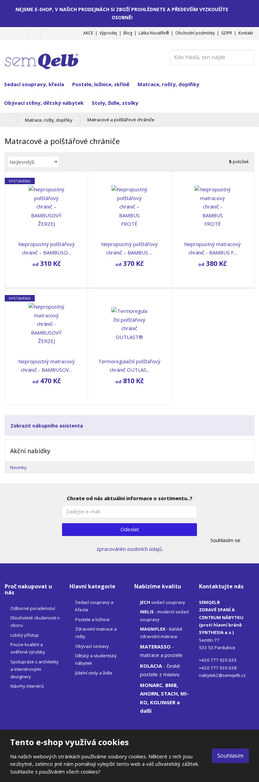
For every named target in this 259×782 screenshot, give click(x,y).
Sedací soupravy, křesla (34, 84)
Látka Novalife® (154, 33)
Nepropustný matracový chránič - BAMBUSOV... (46, 365)
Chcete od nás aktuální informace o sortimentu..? (130, 498)
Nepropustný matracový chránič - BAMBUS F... (212, 248)
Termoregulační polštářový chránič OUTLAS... (129, 365)
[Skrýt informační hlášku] (249, 9)
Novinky (18, 467)
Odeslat (129, 529)
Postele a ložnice (92, 619)
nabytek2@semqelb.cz (222, 675)
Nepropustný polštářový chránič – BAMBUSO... (46, 248)
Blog (127, 33)
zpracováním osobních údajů (129, 548)
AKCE (88, 33)
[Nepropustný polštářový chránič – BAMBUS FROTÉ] (129, 206)
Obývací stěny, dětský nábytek (44, 102)
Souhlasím (230, 755)
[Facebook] (34, 33)
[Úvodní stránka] (42, 56)
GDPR (226, 33)
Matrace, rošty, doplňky (168, 84)
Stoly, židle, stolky (115, 102)
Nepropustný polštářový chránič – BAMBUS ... (129, 248)
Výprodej (108, 33)
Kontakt (245, 33)
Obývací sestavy (92, 646)
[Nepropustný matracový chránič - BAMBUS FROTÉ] (212, 206)
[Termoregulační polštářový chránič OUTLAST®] (129, 324)
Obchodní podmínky (195, 33)
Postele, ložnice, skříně (101, 84)
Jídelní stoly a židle (93, 673)
